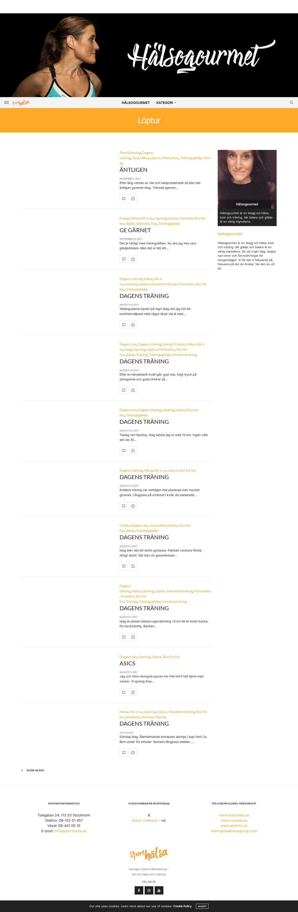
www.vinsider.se (234, 820)
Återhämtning (130, 152)
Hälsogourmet (136, 103)
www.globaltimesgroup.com (234, 831)
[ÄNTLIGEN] (124, 199)
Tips (154, 223)
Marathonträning (163, 284)
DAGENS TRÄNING (144, 295)
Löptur (155, 158)
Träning (141, 354)
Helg (128, 349)
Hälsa (144, 158)
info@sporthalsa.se (70, 831)
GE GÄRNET (135, 230)
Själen (130, 223)
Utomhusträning (184, 354)
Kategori (164, 103)
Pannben (186, 218)
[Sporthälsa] (20, 102)
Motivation (170, 158)
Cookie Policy (182, 906)
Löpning (160, 218)
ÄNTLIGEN (133, 169)
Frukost (179, 344)
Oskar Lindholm (145, 820)
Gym (135, 158)
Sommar (147, 717)
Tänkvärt (142, 223)
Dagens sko (128, 344)
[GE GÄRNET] (124, 259)
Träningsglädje (191, 158)
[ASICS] (124, 692)
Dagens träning (131, 279)
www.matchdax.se (234, 815)
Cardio (125, 525)
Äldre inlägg (35, 770)
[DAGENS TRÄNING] (124, 324)
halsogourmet (230, 233)
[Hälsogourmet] (149, 55)
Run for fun (187, 470)
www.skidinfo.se (234, 825)
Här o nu (146, 218)
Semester (133, 717)
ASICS (127, 663)
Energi (124, 218)
